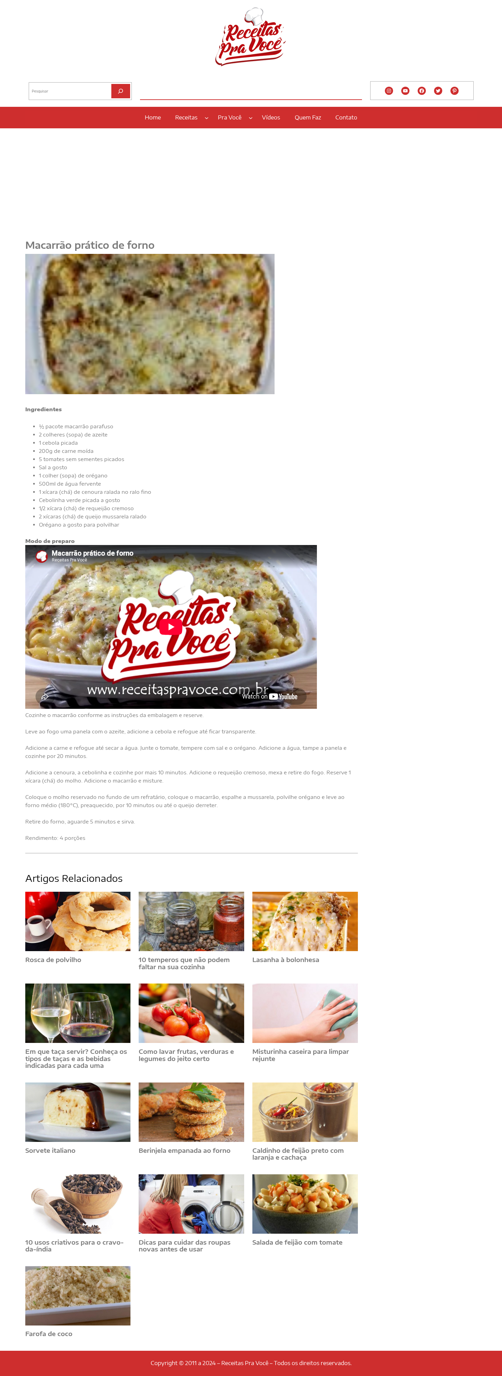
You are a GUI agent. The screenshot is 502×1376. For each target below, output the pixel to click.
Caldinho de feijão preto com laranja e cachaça (298, 1154)
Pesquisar (38, 77)
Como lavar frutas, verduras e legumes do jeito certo (186, 1055)
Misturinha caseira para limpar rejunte (300, 1055)
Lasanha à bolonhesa (285, 959)
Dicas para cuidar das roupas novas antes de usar (185, 1246)
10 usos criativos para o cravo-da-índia (74, 1246)
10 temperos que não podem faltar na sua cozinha (184, 963)
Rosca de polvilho (53, 959)
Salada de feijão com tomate (297, 1242)
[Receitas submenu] (207, 117)
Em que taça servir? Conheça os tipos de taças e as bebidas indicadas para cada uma (76, 1058)
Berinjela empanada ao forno (185, 1150)
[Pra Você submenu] (251, 117)
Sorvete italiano (50, 1150)
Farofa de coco (48, 1333)
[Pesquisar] (120, 91)
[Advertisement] (251, 180)
